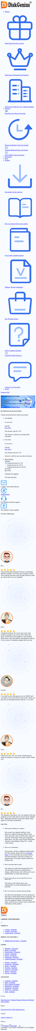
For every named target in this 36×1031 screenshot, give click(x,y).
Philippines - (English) (12, 986)
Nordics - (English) (11, 962)
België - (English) (10, 950)
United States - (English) (12, 933)
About (7, 389)
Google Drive (15, 407)
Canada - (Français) (11, 931)
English (4, 915)
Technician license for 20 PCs (16, 467)
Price (6, 158)
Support (7, 160)
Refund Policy (5, 494)
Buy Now (8, 428)
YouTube (14, 1026)
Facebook (6, 1026)
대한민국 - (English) (11, 990)
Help (13, 1009)
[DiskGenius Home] (16, 8)
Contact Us (8, 1017)
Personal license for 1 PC (15, 463)
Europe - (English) (10, 954)
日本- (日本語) (10, 992)
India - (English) (10, 982)
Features (7, 108)
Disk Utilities (5, 1002)
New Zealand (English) (12, 984)
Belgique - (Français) (11, 948)
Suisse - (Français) (10, 971)
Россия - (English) (11, 973)
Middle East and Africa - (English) (15, 941)
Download (8, 157)
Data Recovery (5, 1000)
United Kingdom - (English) (14, 959)
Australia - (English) (11, 981)
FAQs (10, 1009)
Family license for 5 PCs (15, 465)
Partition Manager (16, 1000)
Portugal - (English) (11, 968)
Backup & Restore (28, 1000)
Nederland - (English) (11, 957)
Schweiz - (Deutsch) (11, 969)
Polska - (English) (10, 966)
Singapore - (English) (11, 988)
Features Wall (5, 392)
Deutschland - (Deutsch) (12, 952)
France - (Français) (11, 955)
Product (7, 12)
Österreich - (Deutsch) (12, 964)
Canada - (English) (11, 929)
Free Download (6, 407)
